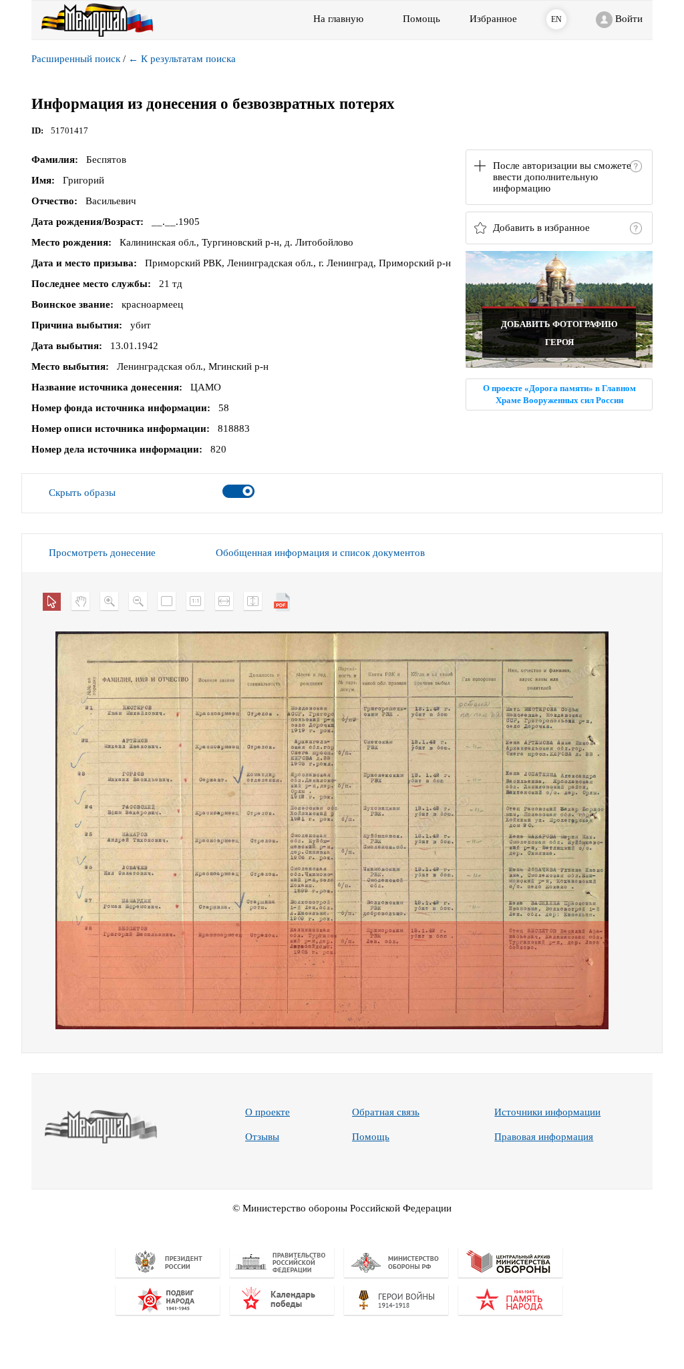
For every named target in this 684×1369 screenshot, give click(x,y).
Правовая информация (543, 1136)
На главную (338, 18)
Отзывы (262, 1136)
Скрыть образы (82, 492)
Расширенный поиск (75, 58)
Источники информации (547, 1112)
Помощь (370, 1136)
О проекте (267, 1112)
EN (556, 19)
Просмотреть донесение (102, 552)
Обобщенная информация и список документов (320, 552)
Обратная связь (385, 1112)
